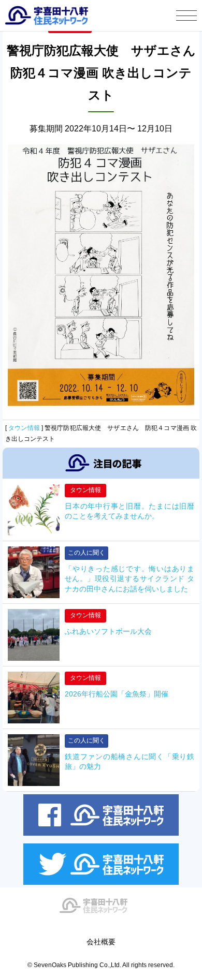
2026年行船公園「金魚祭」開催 (116, 694)
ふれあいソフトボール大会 (108, 631)
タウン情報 (24, 428)
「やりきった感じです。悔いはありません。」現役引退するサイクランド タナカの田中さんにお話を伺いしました (129, 579)
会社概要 (101, 942)
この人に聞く (86, 552)
